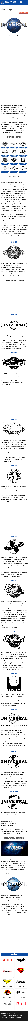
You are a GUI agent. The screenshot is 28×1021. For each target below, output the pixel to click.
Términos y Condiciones (7, 1017)
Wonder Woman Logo (7, 986)
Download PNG (23, 12)
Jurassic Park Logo (7, 997)
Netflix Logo (7, 965)
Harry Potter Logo (21, 997)
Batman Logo (21, 965)
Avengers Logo (21, 986)
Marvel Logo (21, 1008)
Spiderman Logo (7, 975)
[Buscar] (21, 3)
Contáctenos (18, 1017)
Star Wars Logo (7, 1008)
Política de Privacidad (6, 1015)
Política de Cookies (18, 1015)
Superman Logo (20, 975)
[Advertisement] (14, 55)
